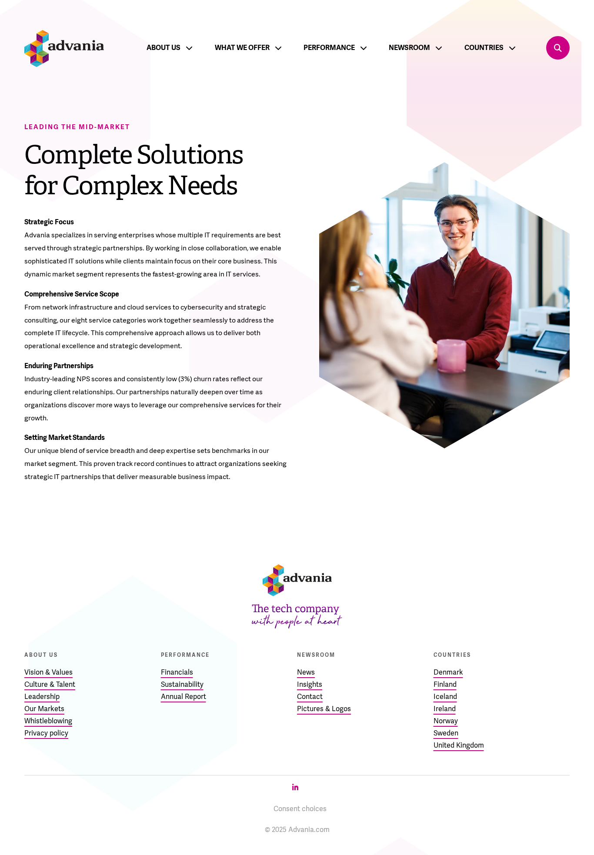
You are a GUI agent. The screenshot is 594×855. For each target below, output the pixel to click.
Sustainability (182, 684)
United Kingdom (459, 745)
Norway (446, 720)
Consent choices (300, 808)
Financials (177, 672)
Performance (329, 47)
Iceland (445, 696)
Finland (445, 684)
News (306, 672)
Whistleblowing (48, 720)
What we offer (242, 47)
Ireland (445, 708)
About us (163, 47)
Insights (309, 684)
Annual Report (183, 696)
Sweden (446, 733)
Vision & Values (48, 672)
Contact (310, 696)
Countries (484, 47)
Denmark (448, 672)
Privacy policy (46, 733)
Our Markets (44, 708)
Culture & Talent (49, 684)
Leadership (42, 696)
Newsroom (409, 47)
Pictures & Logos (324, 708)
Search (558, 48)
